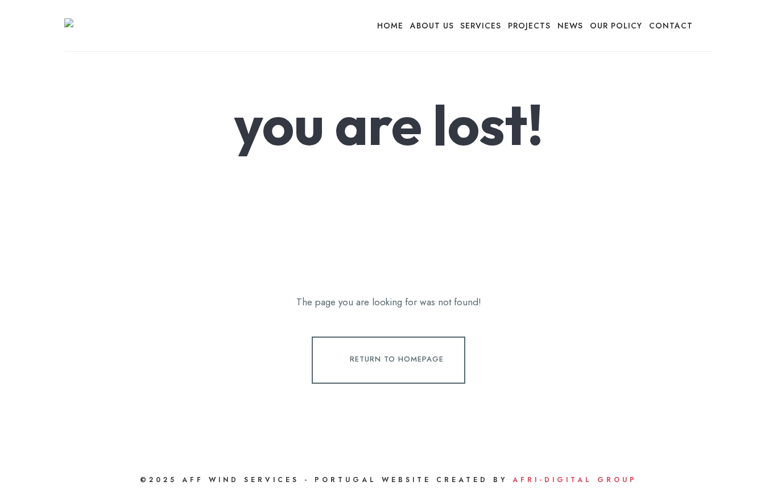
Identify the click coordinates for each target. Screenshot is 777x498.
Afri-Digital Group (575, 480)
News (570, 25)
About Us (432, 25)
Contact (671, 25)
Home (390, 25)
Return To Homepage (397, 359)
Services (480, 25)
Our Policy (616, 25)
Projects (529, 25)
